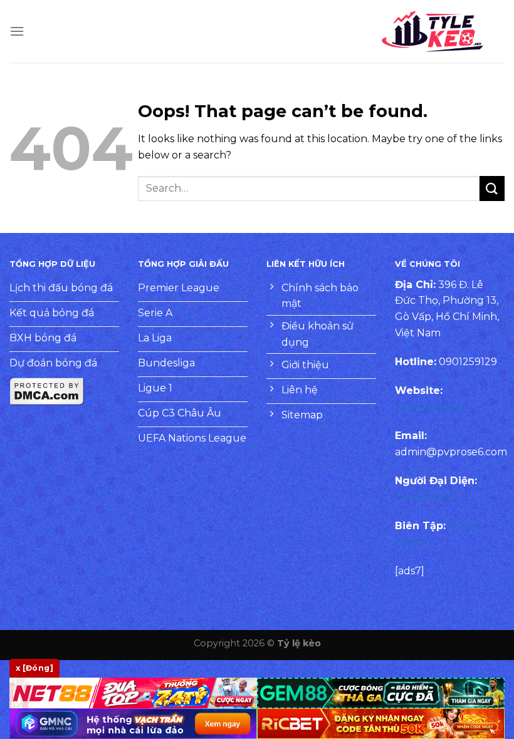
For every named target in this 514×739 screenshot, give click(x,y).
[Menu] (16, 31)
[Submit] (492, 188)
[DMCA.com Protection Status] (47, 390)
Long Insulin (426, 497)
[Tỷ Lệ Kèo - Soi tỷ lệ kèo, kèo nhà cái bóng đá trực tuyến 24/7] (432, 31)
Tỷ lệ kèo (299, 643)
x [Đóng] (34, 668)
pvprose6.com (430, 407)
